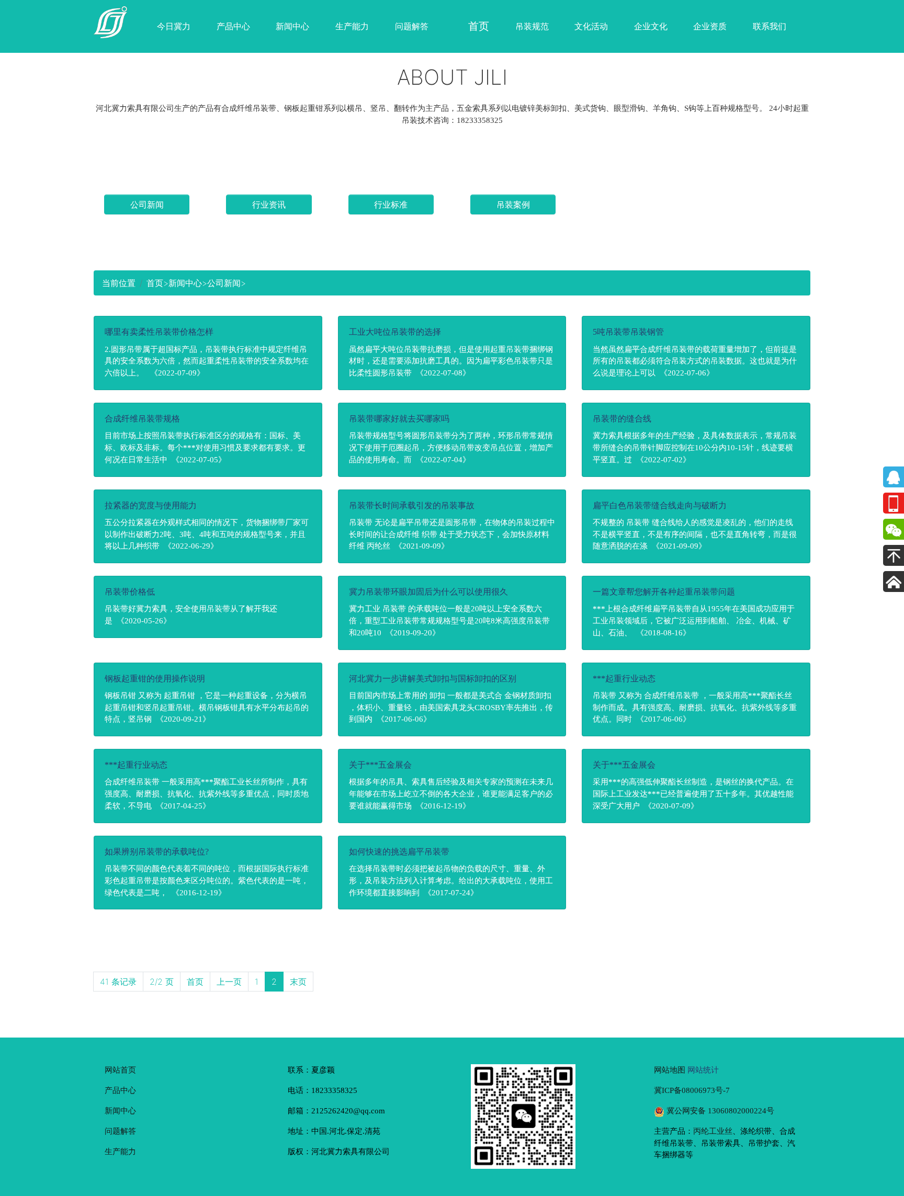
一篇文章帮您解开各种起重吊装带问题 (664, 591)
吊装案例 (513, 204)
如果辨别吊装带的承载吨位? (157, 851)
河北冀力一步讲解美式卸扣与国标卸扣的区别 (432, 678)
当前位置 (118, 283)
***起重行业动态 (624, 678)
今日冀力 (173, 26)
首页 (154, 283)
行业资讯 (269, 204)
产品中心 (233, 26)
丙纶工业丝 (712, 1130)
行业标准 (391, 204)
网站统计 (703, 1069)
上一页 (229, 981)
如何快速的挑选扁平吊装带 (399, 851)
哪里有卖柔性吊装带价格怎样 (159, 331)
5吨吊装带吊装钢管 (628, 331)
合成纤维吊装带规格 (142, 418)
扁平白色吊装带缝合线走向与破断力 (660, 505)
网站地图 (669, 1069)
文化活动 (591, 26)
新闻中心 (292, 26)
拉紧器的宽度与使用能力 (151, 505)
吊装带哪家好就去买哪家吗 (399, 418)
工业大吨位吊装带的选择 (395, 331)
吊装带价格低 (130, 591)
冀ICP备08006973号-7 (692, 1090)
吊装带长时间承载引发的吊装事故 (411, 505)
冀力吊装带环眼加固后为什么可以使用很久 (428, 591)
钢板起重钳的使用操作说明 (155, 678)
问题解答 (411, 26)
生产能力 (352, 26)
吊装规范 (531, 26)
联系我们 (769, 26)
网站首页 (120, 1069)
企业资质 (710, 26)
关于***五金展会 (380, 764)
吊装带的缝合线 (622, 418)
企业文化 (651, 26)
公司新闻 (147, 204)
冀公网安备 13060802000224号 (719, 1110)
